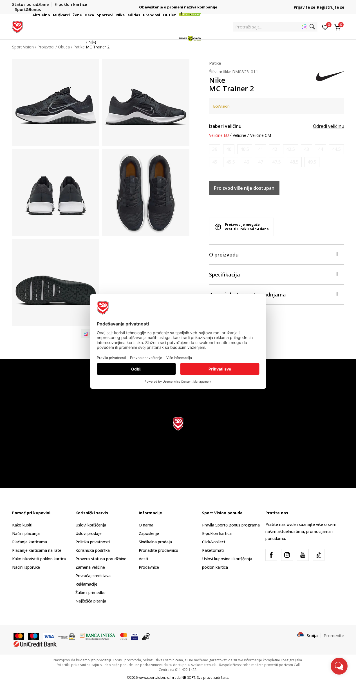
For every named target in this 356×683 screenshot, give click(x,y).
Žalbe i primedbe (90, 592)
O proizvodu (224, 254)
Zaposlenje (149, 533)
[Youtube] (302, 555)
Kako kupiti (22, 525)
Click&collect (213, 541)
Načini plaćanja (26, 533)
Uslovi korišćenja (90, 525)
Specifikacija (224, 274)
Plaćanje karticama (29, 541)
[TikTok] (318, 555)
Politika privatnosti (92, 541)
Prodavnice (149, 567)
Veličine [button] (239, 135)
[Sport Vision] (17, 26)
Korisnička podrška (92, 550)
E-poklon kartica (217, 533)
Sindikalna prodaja (155, 541)
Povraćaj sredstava (93, 575)
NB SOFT (188, 677)
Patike (215, 63)
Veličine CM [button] (260, 135)
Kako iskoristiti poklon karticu (39, 558)
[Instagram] (287, 555)
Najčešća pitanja (90, 601)
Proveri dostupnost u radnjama (247, 294)
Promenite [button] (334, 635)
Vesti (143, 558)
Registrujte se (330, 7)
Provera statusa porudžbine (100, 558)
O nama (146, 525)
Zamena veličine (90, 567)
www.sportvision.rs (153, 677)
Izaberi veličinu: (226, 126)
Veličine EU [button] (219, 135)
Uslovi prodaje (88, 533)
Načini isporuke (26, 567)
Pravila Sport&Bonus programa (231, 525)
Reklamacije (86, 584)
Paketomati (213, 550)
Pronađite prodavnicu (158, 550)
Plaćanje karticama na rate (36, 550)
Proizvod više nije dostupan (244, 188)
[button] (51, 15)
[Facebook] (271, 555)
